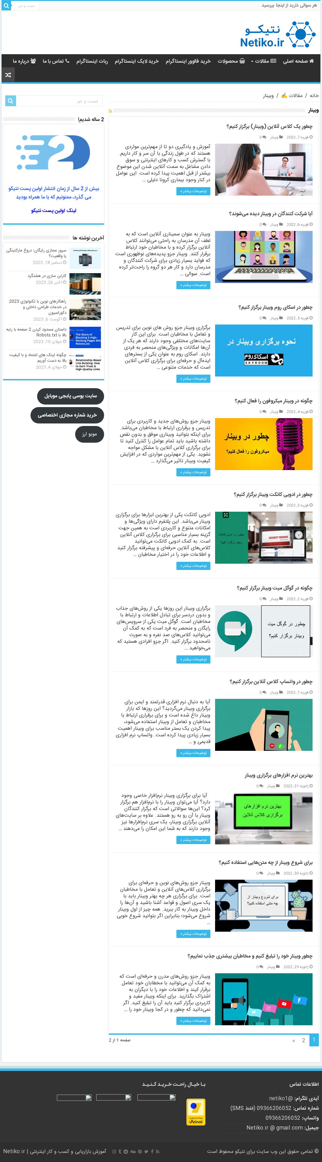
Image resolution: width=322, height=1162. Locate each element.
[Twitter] (146, 1151)
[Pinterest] (139, 1151)
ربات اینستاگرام (92, 61)
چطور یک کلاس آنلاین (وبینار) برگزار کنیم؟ (270, 127)
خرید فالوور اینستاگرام (188, 61)
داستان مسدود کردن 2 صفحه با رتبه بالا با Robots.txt (36, 332)
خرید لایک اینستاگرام (137, 61)
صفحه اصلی (295, 61)
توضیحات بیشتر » (193, 191)
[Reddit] (126, 1151)
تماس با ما (53, 61)
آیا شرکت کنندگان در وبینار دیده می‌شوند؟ (271, 214)
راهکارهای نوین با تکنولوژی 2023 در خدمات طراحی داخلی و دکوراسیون (37, 307)
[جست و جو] (6, 5)
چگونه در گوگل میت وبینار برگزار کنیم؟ (275, 588)
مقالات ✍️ (292, 96)
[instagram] (114, 1151)
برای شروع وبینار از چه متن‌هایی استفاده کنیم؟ (266, 863)
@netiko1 (281, 1099)
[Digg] (133, 1151)
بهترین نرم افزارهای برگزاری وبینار (279, 775)
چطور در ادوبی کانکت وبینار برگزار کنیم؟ (273, 495)
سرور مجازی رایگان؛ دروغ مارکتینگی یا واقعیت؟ (36, 253)
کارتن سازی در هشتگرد (47, 276)
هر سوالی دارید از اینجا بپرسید (289, 5)
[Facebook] (152, 1151)
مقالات (262, 61)
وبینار (274, 137)
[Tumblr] (120, 1151)
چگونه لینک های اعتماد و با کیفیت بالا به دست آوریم (37, 358)
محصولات (228, 61)
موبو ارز (89, 434)
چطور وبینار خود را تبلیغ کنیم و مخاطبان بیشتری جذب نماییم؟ (250, 956)
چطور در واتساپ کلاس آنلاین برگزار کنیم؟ (271, 682)
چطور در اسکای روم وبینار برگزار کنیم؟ (276, 307)
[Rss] (157, 1151)
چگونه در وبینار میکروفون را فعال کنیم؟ (274, 401)
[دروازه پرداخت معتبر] (195, 1112)
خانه (314, 96)
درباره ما (21, 61)
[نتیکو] (278, 32)
